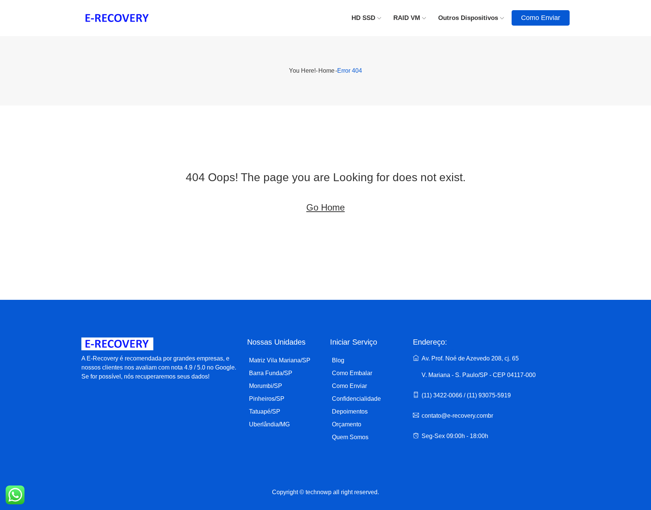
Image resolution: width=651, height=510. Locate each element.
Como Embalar (352, 373)
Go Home (325, 207)
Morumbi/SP (265, 386)
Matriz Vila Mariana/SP (279, 360)
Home (326, 70)
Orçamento (346, 424)
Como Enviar (540, 17)
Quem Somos (350, 437)
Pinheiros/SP (266, 398)
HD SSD (363, 17)
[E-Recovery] (139, 18)
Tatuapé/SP (264, 411)
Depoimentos (350, 411)
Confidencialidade (356, 398)
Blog (338, 360)
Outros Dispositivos (468, 17)
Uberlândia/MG (269, 424)
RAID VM (406, 17)
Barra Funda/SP (270, 373)
